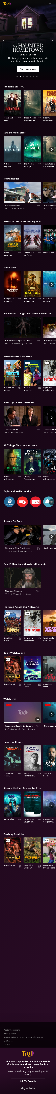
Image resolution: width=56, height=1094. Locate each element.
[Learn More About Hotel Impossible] (40, 211)
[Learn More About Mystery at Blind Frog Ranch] (40, 553)
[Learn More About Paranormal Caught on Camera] (40, 346)
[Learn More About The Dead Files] (40, 435)
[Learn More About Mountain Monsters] (40, 596)
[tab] (17, 76)
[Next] (52, 40)
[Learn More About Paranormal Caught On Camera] (40, 731)
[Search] (44, 4)
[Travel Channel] (7, 4)
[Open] (50, 4)
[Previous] (4, 40)
